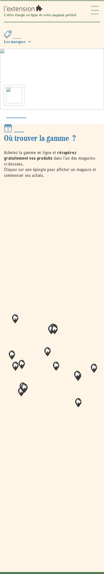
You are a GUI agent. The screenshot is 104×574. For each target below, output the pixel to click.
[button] (56, 366)
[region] (52, 368)
